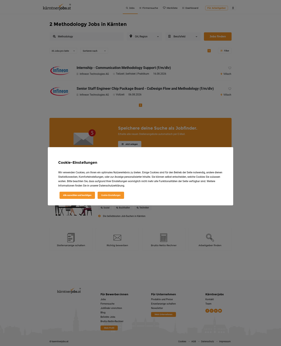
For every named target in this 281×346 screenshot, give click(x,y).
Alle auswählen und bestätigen (77, 195)
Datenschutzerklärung (111, 185)
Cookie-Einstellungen (110, 195)
